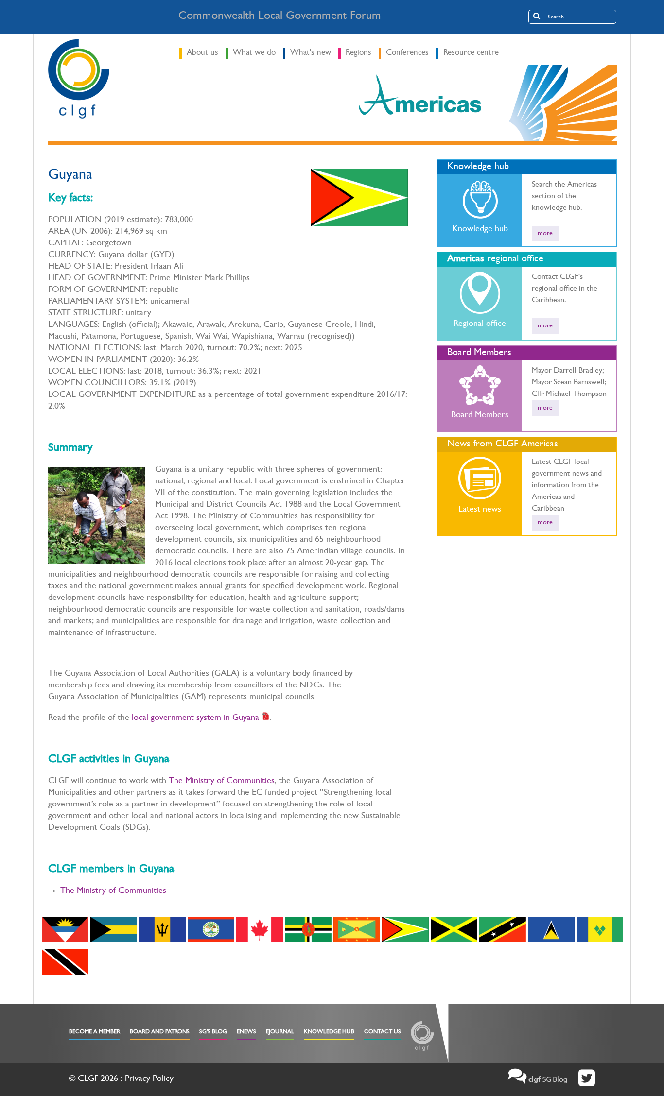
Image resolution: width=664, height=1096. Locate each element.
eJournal (280, 1032)
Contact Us (382, 1032)
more (545, 233)
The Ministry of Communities (222, 781)
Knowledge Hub (329, 1032)
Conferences (407, 53)
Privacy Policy (149, 1079)
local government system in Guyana (194, 718)
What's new (310, 53)
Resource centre (471, 53)
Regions (358, 53)
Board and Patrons (160, 1032)
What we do (254, 53)
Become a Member (94, 1032)
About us (202, 53)
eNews (246, 1032)
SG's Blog (213, 1032)
